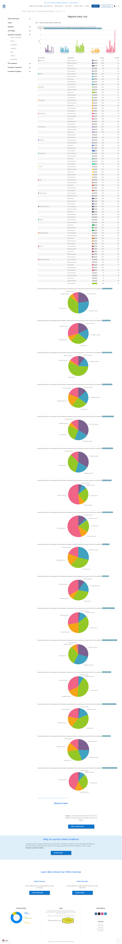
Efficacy (13, 41)
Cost (12, 52)
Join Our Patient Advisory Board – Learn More (61, 2)
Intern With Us (101, 930)
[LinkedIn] (105, 914)
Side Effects (14, 44)
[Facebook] (96, 914)
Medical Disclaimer (100, 929)
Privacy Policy (100, 927)
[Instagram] (102, 914)
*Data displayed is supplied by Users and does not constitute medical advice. (52, 798)
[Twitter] (99, 914)
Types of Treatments (16, 37)
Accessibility (14, 59)
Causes (10, 22)
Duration (13, 55)
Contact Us (101, 924)
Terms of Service (100, 925)
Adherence (14, 48)
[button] (118, 6)
